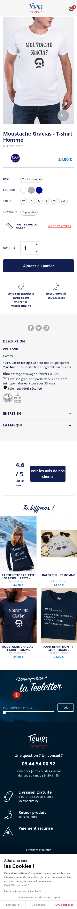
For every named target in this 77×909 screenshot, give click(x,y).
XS (23, 201)
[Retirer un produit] (36, 251)
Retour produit (56, 296)
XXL (63, 201)
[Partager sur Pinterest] (46, 328)
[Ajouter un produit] (36, 244)
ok (66, 707)
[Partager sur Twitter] (39, 328)
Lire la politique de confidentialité (22, 891)
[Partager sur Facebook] (31, 328)
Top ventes (29, 212)
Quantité (9, 248)
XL (54, 201)
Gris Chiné (32, 193)
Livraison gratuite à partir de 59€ (21, 300)
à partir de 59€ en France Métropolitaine (35, 796)
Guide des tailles (59, 226)
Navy (40, 193)
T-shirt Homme (31, 179)
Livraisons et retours (38, 850)
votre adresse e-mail (17, 707)
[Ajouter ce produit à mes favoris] (63, 115)
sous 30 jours (32, 814)
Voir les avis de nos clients (48, 473)
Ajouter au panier (38, 265)
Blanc (24, 193)
